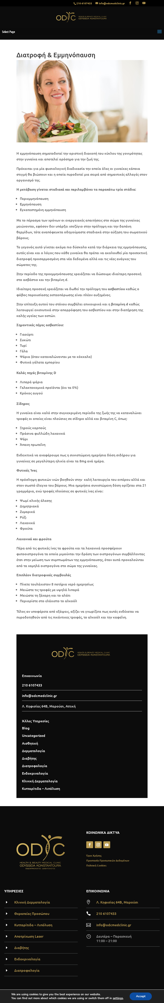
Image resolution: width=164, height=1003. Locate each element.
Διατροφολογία (34, 765)
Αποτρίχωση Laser (28, 936)
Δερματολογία (33, 750)
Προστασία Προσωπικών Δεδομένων (107, 860)
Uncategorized (33, 735)
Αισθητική (30, 743)
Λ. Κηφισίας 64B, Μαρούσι (117, 902)
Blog (25, 727)
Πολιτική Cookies (96, 865)
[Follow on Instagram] (98, 844)
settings (118, 998)
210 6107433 (84, 3)
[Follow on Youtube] (106, 844)
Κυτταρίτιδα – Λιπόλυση (41, 788)
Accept (140, 996)
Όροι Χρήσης (93, 855)
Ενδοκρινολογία (35, 773)
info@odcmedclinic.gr (113, 924)
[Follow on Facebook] (89, 844)
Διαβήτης (29, 758)
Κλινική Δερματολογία (40, 780)
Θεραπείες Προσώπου (31, 913)
